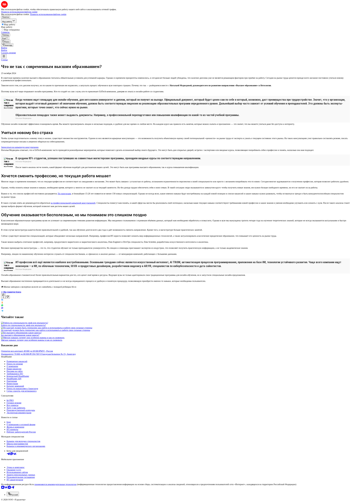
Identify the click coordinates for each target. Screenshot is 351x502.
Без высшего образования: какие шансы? (20, 335)
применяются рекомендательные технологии (55, 484)
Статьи (4, 60)
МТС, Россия (46, 351)
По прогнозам (64, 193)
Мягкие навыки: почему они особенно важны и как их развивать (31, 340)
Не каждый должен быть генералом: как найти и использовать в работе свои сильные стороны (45, 330)
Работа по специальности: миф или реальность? (23, 325)
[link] (5, 41)
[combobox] (13, 494)
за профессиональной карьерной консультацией (73, 203)
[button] (4, 48)
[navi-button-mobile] (4, 56)
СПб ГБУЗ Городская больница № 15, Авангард (53, 354)
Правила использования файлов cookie (48, 14)
